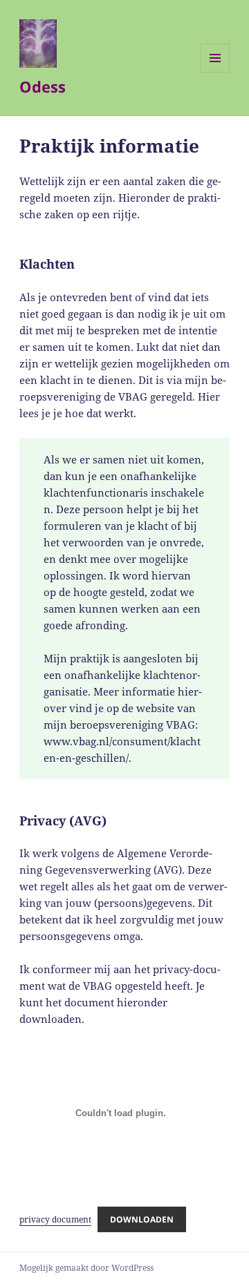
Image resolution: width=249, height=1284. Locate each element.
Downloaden (142, 1219)
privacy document (55, 1219)
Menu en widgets (215, 72)
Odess (42, 86)
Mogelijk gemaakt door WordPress (86, 1268)
